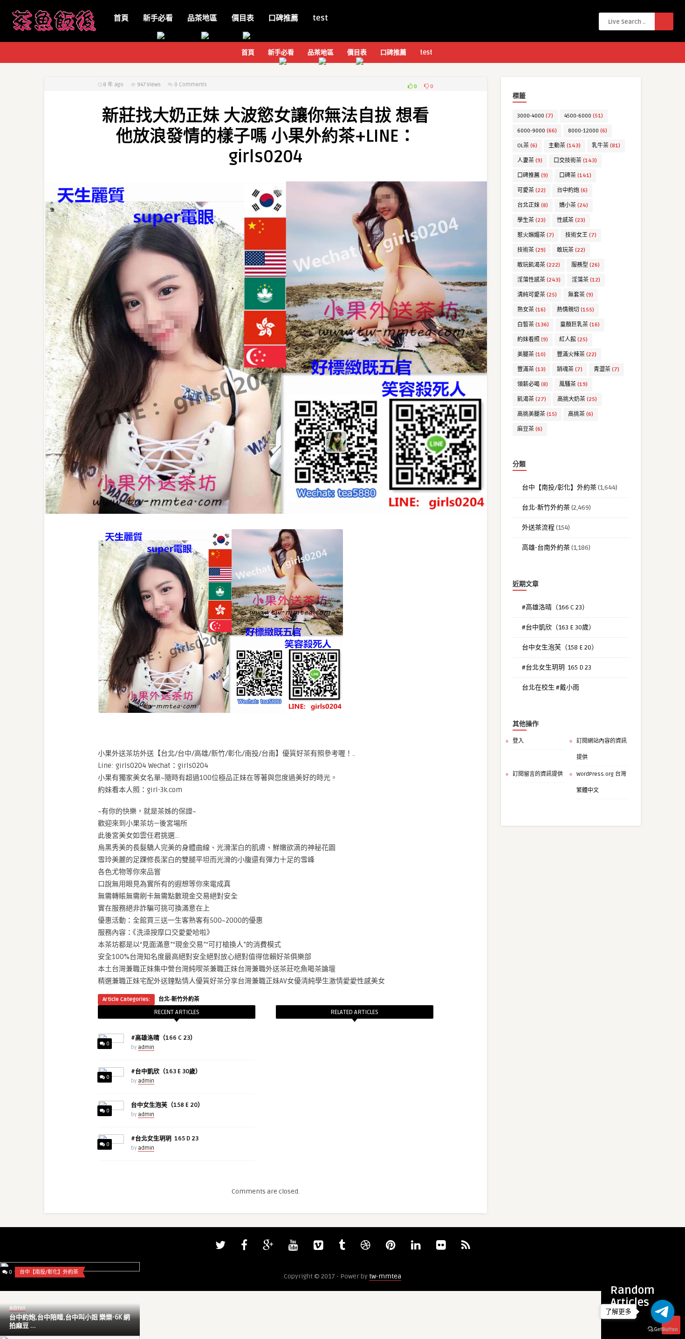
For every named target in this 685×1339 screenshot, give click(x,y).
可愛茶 (531, 190)
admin (146, 1047)
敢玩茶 (571, 250)
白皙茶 (533, 324)
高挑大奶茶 (577, 399)
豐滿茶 (531, 369)
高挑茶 (580, 414)
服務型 (585, 265)
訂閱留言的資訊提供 (538, 774)
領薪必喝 (532, 384)
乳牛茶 (606, 145)
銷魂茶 (569, 369)
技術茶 (531, 250)
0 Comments (190, 85)
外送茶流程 (538, 527)
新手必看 (158, 18)
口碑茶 (575, 175)
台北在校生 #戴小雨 (550, 687)
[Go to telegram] (662, 1311)
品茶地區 (202, 18)
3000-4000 (535, 115)
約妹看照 (532, 339)
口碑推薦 (283, 18)
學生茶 (531, 220)
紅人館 (573, 339)
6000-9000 (537, 130)
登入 (518, 741)
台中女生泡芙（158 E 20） (167, 1105)
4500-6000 (583, 115)
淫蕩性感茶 (539, 279)
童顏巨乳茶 (580, 324)
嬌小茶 (573, 205)
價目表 (243, 18)
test (320, 18)
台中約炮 (572, 190)
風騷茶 (573, 384)
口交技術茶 (575, 160)
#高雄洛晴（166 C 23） (163, 1038)
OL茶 (527, 145)
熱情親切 (575, 309)
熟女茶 (531, 309)
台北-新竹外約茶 (178, 999)
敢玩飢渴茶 (538, 265)
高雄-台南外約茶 (546, 548)
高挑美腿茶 (537, 414)
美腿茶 (531, 354)
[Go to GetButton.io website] (663, 1329)
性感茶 (571, 220)
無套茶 (580, 294)
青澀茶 (606, 369)
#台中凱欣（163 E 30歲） (166, 1071)
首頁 (121, 18)
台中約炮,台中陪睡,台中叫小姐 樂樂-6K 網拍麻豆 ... (69, 1321)
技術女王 (580, 235)
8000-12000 (587, 130)
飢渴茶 (531, 399)
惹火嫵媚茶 (535, 235)
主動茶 (564, 145)
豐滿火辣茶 (576, 354)
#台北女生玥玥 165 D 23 (165, 1138)
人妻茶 (529, 160)
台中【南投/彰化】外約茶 (559, 487)
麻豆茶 (529, 429)
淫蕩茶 (586, 279)
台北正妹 (532, 205)
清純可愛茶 (537, 294)
